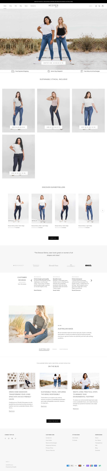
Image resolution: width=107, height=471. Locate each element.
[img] (22, 282)
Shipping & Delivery (51, 445)
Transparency (98, 443)
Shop (10, 5)
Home (5, 5)
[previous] (4, 210)
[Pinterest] (12, 438)
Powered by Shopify (11, 467)
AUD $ (90, 6)
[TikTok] (15, 438)
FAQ (16, 5)
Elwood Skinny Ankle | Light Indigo (40, 225)
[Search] (99, 6)
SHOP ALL (53, 238)
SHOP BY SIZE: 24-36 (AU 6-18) (53, 63)
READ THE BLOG (54, 421)
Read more (12, 411)
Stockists (97, 450)
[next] (102, 210)
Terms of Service (50, 450)
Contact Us (33, 5)
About (26, 5)
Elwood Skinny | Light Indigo (85, 225)
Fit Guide (74, 440)
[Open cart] (102, 6)
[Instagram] (8, 438)
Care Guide (49, 440)
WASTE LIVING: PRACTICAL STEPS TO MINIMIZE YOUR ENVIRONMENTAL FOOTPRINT (85, 394)
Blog (21, 5)
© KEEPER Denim (9, 464)
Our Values (98, 440)
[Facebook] (5, 438)
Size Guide (75, 438)
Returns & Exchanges (51, 443)
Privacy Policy (49, 448)
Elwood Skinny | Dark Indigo (61, 225)
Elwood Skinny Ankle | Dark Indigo (16, 225)
